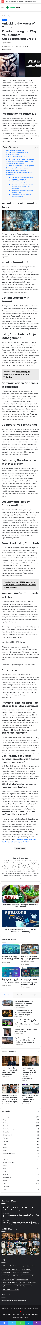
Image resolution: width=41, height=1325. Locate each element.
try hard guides (31, 1282)
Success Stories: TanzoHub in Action (20, 172)
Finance (5, 1141)
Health (5, 1150)
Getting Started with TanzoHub (18, 157)
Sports (5, 1180)
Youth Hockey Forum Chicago (11, 1289)
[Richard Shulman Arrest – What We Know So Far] (7, 1032)
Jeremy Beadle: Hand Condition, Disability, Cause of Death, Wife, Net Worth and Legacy (10, 1099)
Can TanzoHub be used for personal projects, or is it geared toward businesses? (22, 186)
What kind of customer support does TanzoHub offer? (22, 191)
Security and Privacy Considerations (19, 168)
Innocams (26, 1272)
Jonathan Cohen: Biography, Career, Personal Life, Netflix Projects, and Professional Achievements (29, 1073)
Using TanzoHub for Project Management (21, 159)
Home (5, 16)
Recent (19, 995)
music (5, 1165)
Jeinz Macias (6, 1276)
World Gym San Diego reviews (22, 1286)
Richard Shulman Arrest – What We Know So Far (26, 1030)
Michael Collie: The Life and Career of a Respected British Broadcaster (30, 1099)
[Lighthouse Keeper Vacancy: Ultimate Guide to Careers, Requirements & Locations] (7, 1040)
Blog (4, 1120)
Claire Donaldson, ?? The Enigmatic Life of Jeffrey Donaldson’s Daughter (24, 1013)
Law (4, 1156)
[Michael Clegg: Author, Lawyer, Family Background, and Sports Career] (7, 1251)
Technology (6, 1186)
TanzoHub (21, 848)
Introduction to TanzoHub (15, 150)
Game (5, 1147)
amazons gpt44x (22, 1266)
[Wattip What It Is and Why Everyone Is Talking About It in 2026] (11, 949)
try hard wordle (7, 1286)
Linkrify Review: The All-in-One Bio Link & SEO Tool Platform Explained (10, 981)
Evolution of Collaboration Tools (18, 152)
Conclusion (11, 174)
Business (5, 1123)
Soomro (37, 1308)
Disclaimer (34, 1314)
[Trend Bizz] (13, 7)
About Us (16, 1317)
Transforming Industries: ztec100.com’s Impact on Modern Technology (24, 1003)
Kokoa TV (15, 1276)
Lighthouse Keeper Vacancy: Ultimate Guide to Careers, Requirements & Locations (25, 1040)
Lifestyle (5, 1159)
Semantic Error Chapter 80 (10, 1282)
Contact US (20, 1314)
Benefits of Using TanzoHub (17, 170)
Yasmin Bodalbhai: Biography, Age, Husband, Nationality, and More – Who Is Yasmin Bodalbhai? (27, 1022)
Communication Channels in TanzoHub (20, 161)
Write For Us (24, 1317)
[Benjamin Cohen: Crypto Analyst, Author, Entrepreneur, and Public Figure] (33, 1244)
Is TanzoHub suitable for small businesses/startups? (20, 182)
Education (6, 1132)
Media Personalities (9, 1162)
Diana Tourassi (26, 1269)
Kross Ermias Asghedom (27, 1276)
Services (5, 1174)
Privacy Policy (12, 1314)
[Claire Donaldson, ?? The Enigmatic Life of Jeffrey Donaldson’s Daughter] (7, 1013)
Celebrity (6, 1126)
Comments (33, 995)
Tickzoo (22, 1282)
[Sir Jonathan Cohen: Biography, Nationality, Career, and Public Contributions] (10, 1061)
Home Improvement (9, 1153)
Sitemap (27, 1314)
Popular (6, 995)
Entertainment (7, 1135)
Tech (9, 16)
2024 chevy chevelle (8, 1266)
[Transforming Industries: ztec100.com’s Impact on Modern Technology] (7, 1003)
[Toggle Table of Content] (35, 147)
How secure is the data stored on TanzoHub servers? (21, 195)
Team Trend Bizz (20, 858)
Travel (5, 1189)
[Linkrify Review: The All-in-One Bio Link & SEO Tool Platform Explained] (11, 972)
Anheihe (31, 1266)
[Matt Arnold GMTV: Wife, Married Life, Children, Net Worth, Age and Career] (33, 1251)
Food (4, 1144)
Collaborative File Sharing (15, 163)
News (4, 1168)
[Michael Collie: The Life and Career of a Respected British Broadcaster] (30, 1089)
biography (6, 1117)
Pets (4, 1171)
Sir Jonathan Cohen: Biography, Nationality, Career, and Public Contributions (10, 1071)
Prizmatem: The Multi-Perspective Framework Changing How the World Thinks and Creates (30, 959)
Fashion (5, 1138)
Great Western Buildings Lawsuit (11, 1272)
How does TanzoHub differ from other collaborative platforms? (22, 178)
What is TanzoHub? (14, 154)
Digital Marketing (8, 1129)
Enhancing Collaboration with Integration (21, 165)
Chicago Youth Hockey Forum (11, 1269)
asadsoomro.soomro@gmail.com (15, 1300)
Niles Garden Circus (8, 1279)
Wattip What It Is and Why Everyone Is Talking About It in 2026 (10, 958)
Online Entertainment (22, 1279)
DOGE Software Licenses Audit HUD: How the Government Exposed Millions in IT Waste (30, 982)
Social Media (7, 1177)
